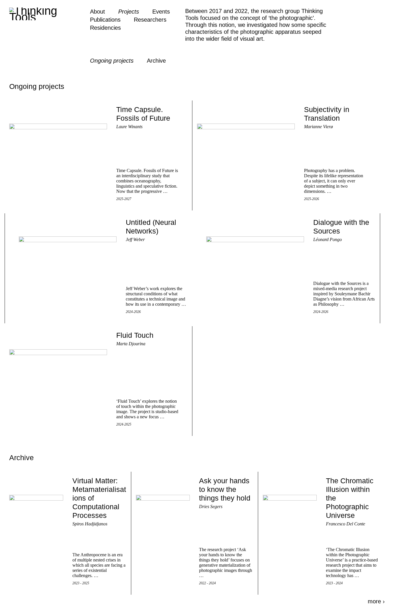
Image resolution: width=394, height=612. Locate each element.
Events (161, 11)
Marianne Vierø (318, 126)
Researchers (150, 19)
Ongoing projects (112, 60)
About (97, 11)
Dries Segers (210, 506)
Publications (105, 19)
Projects (128, 11)
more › (376, 601)
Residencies (105, 28)
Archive (156, 60)
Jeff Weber (135, 239)
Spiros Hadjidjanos (89, 523)
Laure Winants (129, 126)
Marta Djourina (130, 343)
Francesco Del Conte (345, 523)
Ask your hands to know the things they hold (224, 489)
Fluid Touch (134, 335)
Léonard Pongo (327, 239)
